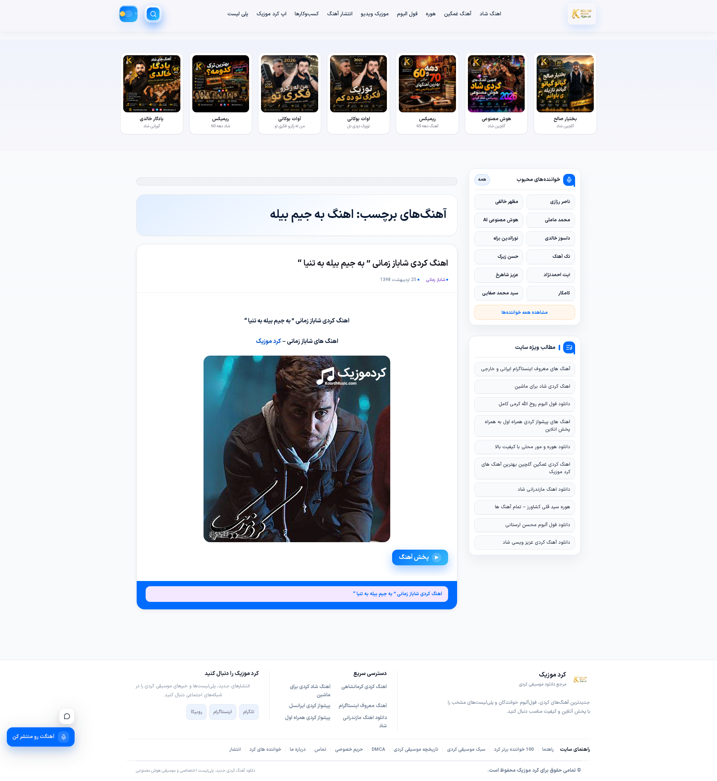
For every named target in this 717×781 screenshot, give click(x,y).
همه (482, 179)
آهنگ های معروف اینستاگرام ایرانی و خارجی (525, 369)
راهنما (548, 749)
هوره (431, 14)
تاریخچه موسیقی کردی (416, 749)
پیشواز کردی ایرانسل (309, 706)
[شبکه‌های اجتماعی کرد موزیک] (67, 716)
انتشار (235, 749)
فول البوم (407, 14)
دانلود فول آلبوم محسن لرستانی (537, 525)
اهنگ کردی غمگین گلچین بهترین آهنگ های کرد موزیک (525, 468)
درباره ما (298, 749)
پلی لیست (237, 14)
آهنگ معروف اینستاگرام (363, 706)
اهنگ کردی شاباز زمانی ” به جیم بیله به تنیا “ (373, 263)
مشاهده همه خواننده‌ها (525, 312)
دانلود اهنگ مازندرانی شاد (544, 489)
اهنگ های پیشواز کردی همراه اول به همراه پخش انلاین (527, 425)
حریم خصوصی (349, 749)
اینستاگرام (223, 712)
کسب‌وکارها (307, 14)
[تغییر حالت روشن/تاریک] (128, 14)
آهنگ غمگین (457, 14)
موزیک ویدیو (375, 14)
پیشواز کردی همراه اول (307, 718)
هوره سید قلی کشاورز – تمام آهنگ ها (532, 507)
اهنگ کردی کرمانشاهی (364, 687)
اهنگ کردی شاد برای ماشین (542, 386)
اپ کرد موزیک (271, 14)
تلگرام (248, 712)
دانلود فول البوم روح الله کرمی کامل (534, 404)
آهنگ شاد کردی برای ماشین (310, 691)
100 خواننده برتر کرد (514, 749)
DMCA (378, 749)
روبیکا (196, 712)
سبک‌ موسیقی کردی (466, 749)
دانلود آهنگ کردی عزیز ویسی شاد (536, 542)
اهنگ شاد (490, 14)
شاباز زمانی (435, 280)
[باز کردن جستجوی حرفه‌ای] (153, 14)
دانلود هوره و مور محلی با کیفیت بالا (532, 447)
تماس (320, 749)
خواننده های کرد (265, 749)
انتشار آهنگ (340, 14)
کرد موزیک (268, 341)
